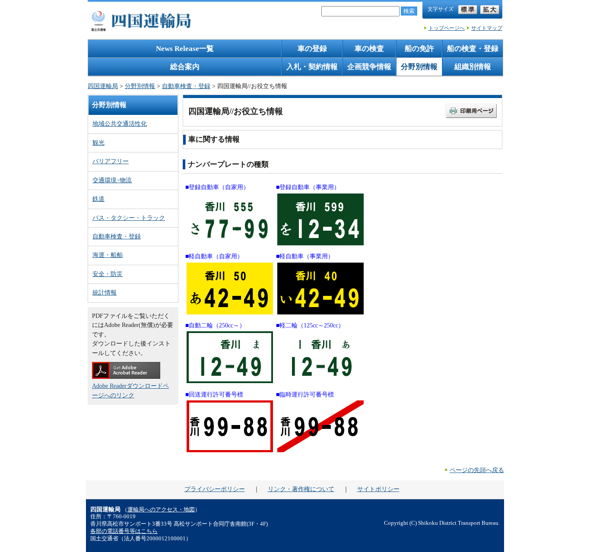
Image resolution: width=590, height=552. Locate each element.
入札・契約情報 (312, 67)
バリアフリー (110, 161)
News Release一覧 (185, 48)
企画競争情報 (369, 67)
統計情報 (104, 292)
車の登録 (312, 48)
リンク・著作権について (301, 488)
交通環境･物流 (112, 180)
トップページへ (446, 28)
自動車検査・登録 (186, 85)
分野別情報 (419, 67)
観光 (98, 142)
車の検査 (369, 48)
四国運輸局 (103, 85)
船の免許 (419, 48)
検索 (409, 11)
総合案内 (185, 67)
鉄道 (98, 198)
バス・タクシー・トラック (128, 217)
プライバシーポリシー (214, 488)
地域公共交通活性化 (119, 123)
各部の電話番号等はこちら (124, 531)
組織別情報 (472, 67)
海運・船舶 (107, 254)
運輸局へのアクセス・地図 (161, 510)
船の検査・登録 (472, 48)
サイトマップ (486, 28)
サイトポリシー (378, 488)
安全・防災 (107, 273)
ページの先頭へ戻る (477, 469)
